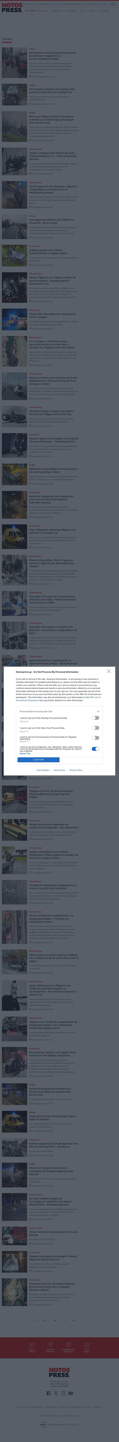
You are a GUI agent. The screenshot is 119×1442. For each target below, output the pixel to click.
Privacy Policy (76, 770)
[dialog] (59, 721)
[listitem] (59, 711)
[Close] (109, 672)
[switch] (95, 718)
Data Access (59, 770)
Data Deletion (43, 770)
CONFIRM (38, 760)
